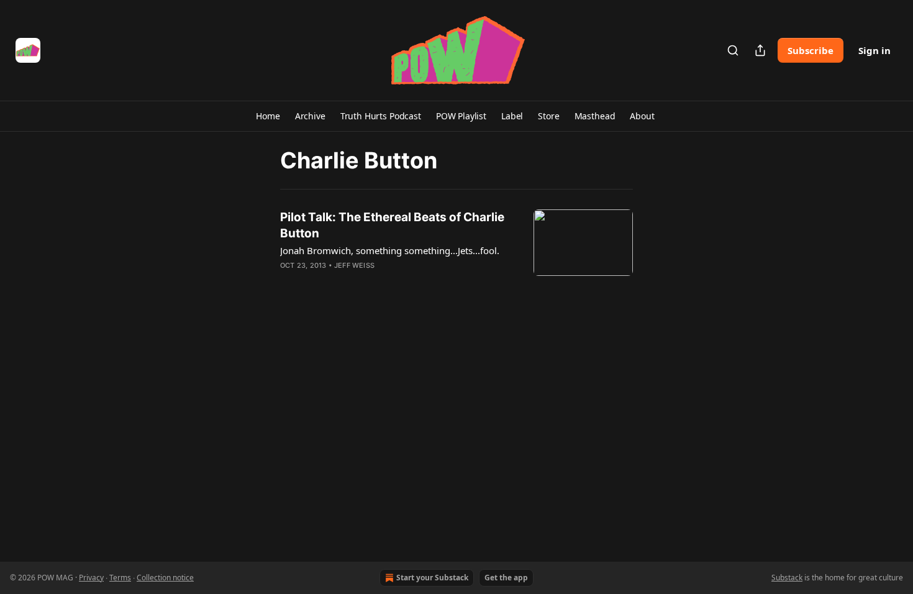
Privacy (91, 577)
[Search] (732, 50)
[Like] (288, 281)
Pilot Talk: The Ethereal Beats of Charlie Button (392, 225)
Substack (786, 577)
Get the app (506, 577)
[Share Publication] (760, 50)
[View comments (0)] (362, 281)
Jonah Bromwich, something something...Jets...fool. (389, 250)
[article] (456, 249)
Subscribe (811, 50)
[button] (267, 116)
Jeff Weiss (354, 265)
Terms (120, 577)
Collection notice (165, 577)
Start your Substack (432, 577)
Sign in (874, 50)
